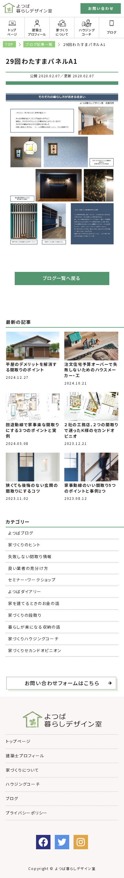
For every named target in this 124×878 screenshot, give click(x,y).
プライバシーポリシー (27, 813)
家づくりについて (62, 32)
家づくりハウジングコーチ (33, 638)
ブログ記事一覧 (39, 44)
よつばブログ (20, 533)
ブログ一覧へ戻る (61, 277)
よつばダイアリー (25, 591)
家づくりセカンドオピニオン (34, 650)
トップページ (12, 32)
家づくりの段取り (25, 615)
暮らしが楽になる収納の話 (34, 627)
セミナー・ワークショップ (32, 580)
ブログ (112, 32)
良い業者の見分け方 (28, 568)
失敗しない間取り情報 (30, 556)
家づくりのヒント (24, 544)
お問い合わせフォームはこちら (62, 683)
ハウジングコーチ (87, 32)
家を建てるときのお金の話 (33, 603)
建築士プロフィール (37, 32)
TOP (9, 44)
